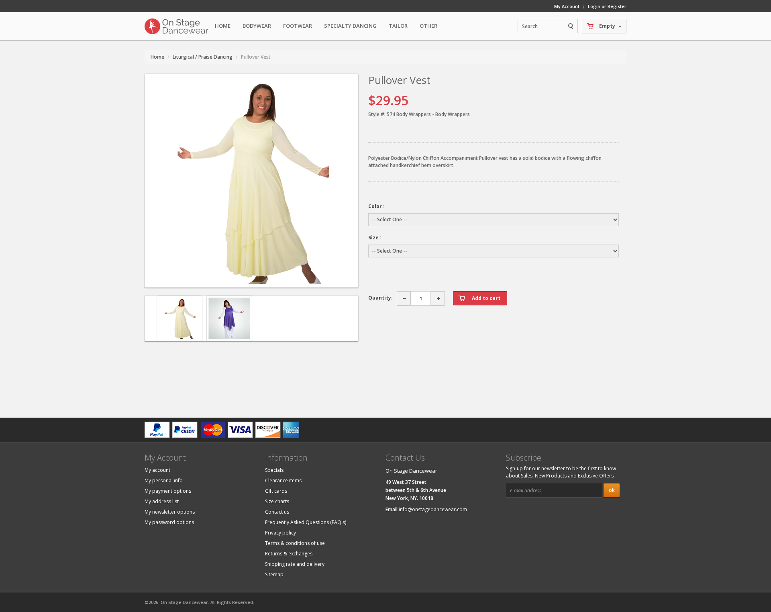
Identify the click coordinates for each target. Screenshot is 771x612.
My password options (169, 522)
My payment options (168, 491)
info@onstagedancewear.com (433, 509)
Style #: (377, 114)
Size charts (277, 501)
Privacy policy (280, 532)
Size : (374, 237)
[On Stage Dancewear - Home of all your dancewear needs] (177, 26)
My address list (162, 501)
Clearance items (283, 480)
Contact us (277, 511)
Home (222, 25)
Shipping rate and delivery (294, 564)
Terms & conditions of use (295, 543)
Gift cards (276, 491)
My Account (566, 6)
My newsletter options (170, 511)
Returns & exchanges (288, 553)
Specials (274, 470)
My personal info (164, 480)
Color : (376, 206)
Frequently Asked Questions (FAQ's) (305, 522)
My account (157, 470)
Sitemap (274, 574)
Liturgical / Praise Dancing (203, 56)
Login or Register (607, 6)
